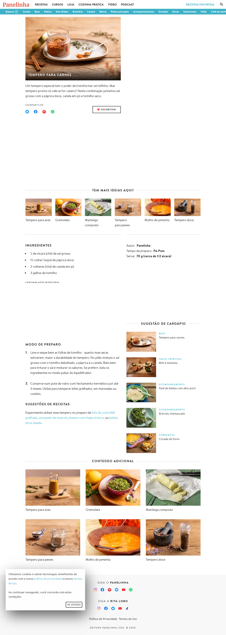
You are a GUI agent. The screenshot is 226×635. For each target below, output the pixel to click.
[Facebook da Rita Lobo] (105, 608)
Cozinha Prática (91, 4)
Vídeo (112, 4)
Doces (175, 11)
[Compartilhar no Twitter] (27, 111)
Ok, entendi (74, 604)
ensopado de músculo (53, 417)
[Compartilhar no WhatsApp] (52, 111)
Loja (70, 4)
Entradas (163, 11)
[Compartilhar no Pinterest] (44, 111)
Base (37, 11)
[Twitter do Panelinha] (116, 589)
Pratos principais (120, 11)
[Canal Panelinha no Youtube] (123, 589)
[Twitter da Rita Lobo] (113, 608)
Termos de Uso (128, 619)
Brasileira (78, 11)
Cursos (57, 4)
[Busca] (221, 4)
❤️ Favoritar (106, 109)
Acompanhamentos (143, 11)
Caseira (91, 11)
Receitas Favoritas (200, 4)
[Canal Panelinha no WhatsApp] (130, 589)
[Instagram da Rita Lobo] (98, 608)
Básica (102, 11)
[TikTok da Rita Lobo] (127, 608)
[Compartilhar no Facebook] (35, 111)
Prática (48, 11)
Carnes (26, 11)
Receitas (41, 4)
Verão (204, 11)
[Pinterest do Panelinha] (109, 589)
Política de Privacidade (103, 619)
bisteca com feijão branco (86, 417)
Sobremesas (189, 11)
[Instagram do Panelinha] (95, 589)
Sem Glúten (62, 11)
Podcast (127, 4)
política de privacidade (48, 579)
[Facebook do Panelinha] (102, 589)
